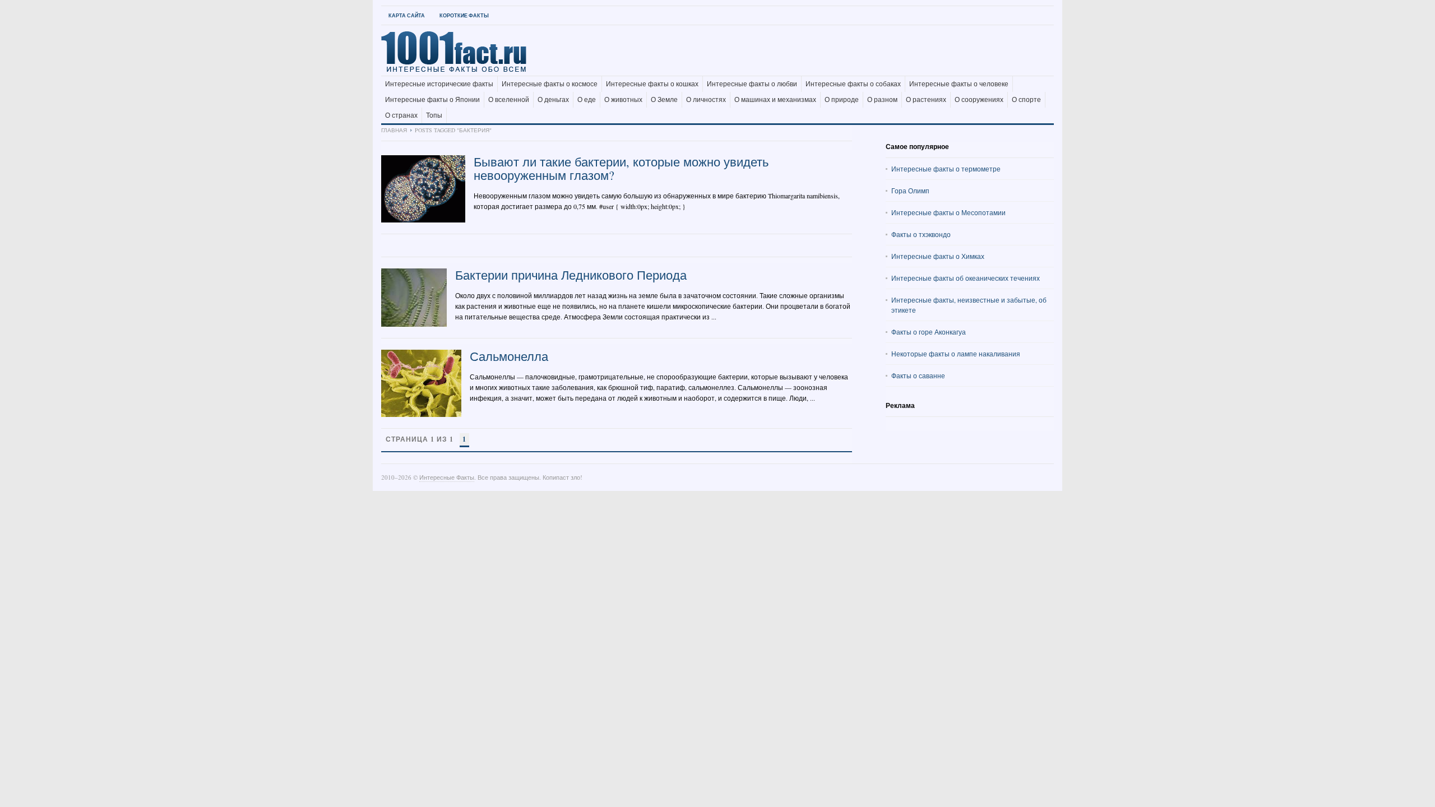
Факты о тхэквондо (921, 234)
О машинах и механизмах (775, 100)
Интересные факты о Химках (937, 256)
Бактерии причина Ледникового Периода (571, 275)
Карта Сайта (406, 15)
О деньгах (553, 100)
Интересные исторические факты (439, 84)
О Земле (664, 100)
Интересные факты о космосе (550, 84)
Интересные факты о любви (752, 84)
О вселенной (508, 100)
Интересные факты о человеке (958, 84)
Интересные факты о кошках (652, 84)
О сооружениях (979, 100)
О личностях (706, 100)
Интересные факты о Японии (432, 100)
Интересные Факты (446, 477)
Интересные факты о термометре (946, 168)
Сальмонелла (509, 356)
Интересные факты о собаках (853, 84)
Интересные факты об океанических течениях (965, 277)
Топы (434, 115)
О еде (586, 100)
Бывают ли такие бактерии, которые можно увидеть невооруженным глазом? (621, 168)
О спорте (1026, 100)
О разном (882, 100)
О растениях (926, 100)
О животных (623, 100)
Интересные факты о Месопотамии (948, 212)
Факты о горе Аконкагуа (928, 331)
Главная (394, 130)
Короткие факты (464, 15)
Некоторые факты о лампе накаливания (955, 353)
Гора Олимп (910, 190)
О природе (842, 100)
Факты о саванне (918, 375)
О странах (401, 115)
